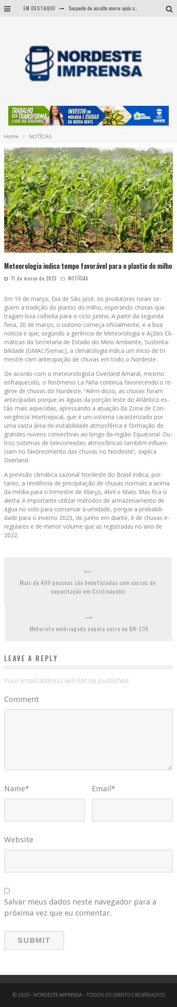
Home (11, 136)
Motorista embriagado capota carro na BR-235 (89, 628)
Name (16, 788)
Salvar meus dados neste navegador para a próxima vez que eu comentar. (80, 907)
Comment (21, 699)
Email (103, 788)
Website (18, 839)
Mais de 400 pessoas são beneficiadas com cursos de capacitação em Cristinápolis (88, 586)
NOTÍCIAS (78, 278)
